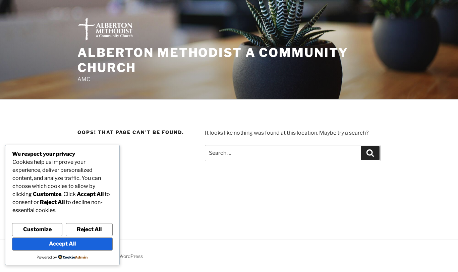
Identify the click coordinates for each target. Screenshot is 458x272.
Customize (37, 229)
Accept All (62, 244)
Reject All (89, 229)
